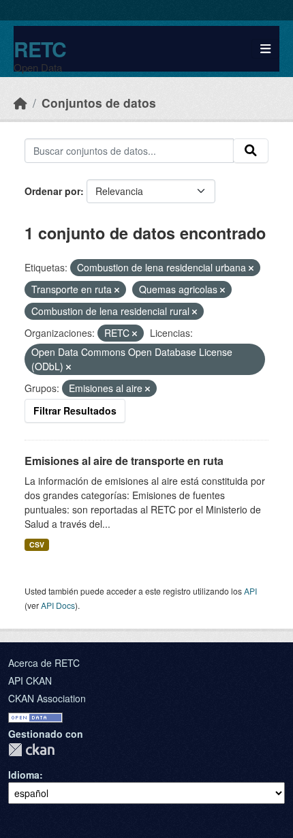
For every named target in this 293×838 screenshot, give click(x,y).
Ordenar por (52, 191)
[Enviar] (250, 150)
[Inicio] (20, 102)
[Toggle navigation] (265, 49)
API (250, 591)
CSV (36, 544)
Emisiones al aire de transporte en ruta (124, 460)
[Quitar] (251, 268)
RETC (40, 48)
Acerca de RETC (44, 663)
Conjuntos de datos (99, 102)
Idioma (24, 774)
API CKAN (30, 680)
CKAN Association (47, 698)
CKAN (31, 750)
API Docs (58, 605)
